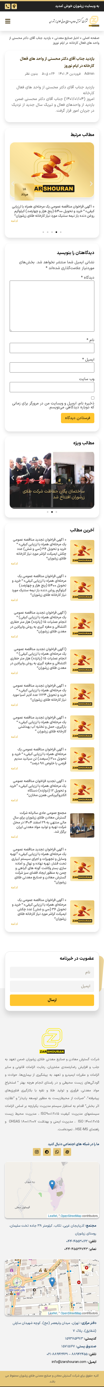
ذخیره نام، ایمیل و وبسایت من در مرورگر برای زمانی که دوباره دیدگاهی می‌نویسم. (53, 405)
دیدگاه (87, 278)
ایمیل (88, 360)
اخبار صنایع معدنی (66, 38)
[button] (13, 184)
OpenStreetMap (71, 1313)
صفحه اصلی (90, 38)
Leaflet (52, 1313)
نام (90, 340)
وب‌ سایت (86, 379)
